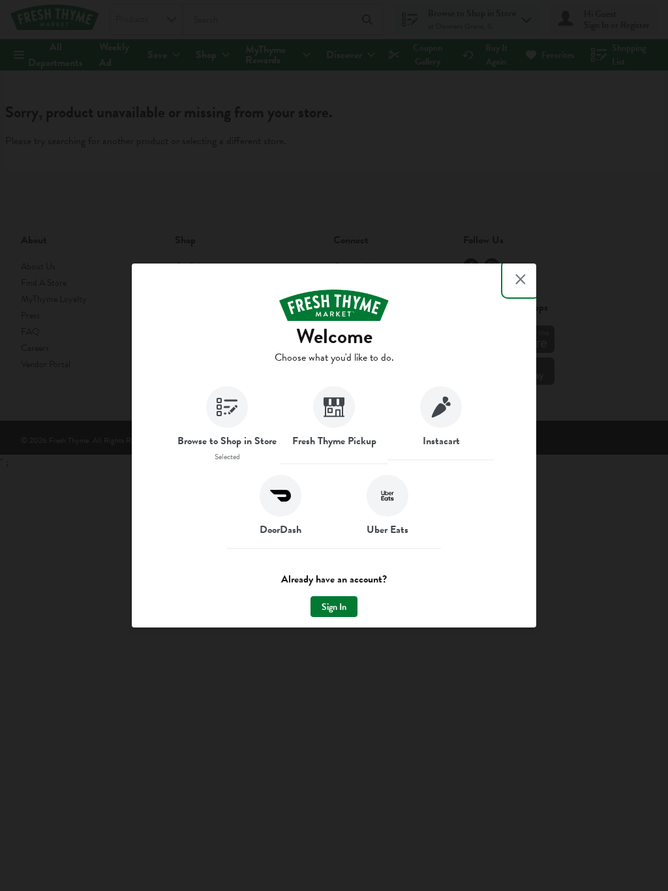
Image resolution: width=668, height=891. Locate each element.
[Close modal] (520, 279)
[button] (227, 425)
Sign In (334, 607)
